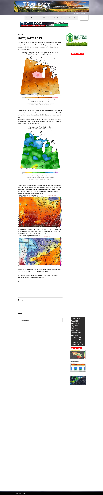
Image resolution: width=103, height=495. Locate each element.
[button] (32, 18)
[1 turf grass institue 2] (77, 39)
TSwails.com (37, 4)
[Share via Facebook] (18, 300)
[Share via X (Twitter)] (22, 300)
